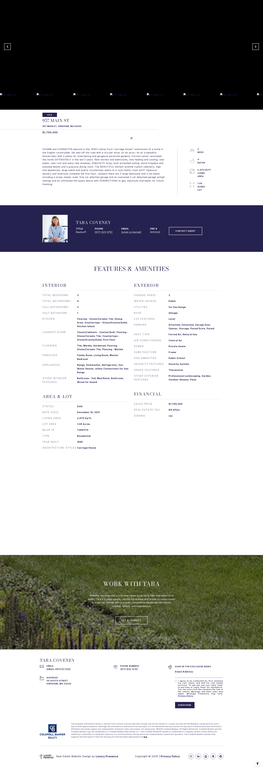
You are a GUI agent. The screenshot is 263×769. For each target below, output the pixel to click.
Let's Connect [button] (131, 620)
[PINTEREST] (220, 756)
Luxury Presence (107, 756)
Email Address (184, 671)
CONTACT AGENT (185, 231)
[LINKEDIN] (198, 756)
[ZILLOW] (205, 756)
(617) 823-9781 (104, 232)
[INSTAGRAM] (191, 756)
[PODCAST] (213, 756)
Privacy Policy (185, 696)
